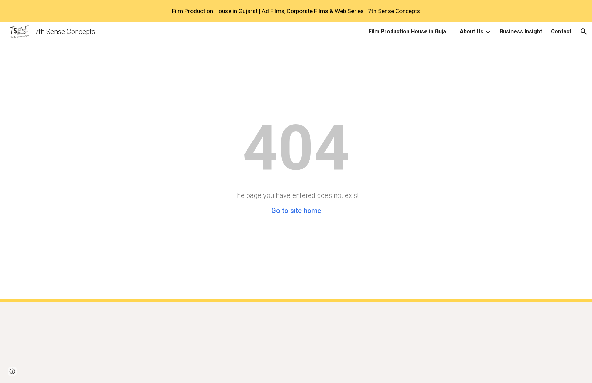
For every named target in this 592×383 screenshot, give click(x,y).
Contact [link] (561, 31)
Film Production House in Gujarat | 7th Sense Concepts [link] (410, 31)
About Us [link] (471, 31)
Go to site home (296, 210)
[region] (296, 11)
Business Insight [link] (521, 31)
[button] (584, 31)
